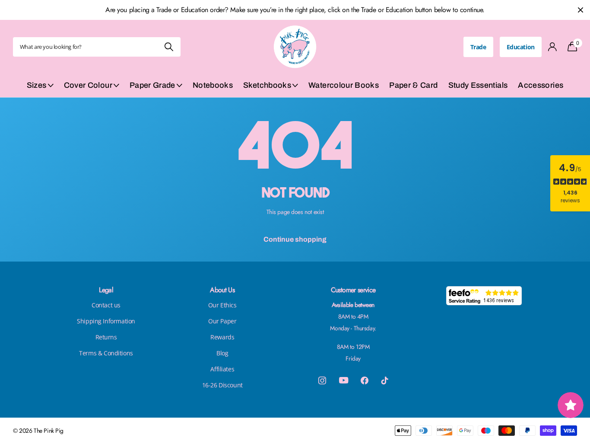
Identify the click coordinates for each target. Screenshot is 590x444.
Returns (106, 337)
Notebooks (213, 85)
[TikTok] (384, 380)
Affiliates (222, 369)
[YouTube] (343, 380)
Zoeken (169, 47)
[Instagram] (322, 380)
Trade (478, 47)
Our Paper (222, 321)
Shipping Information (106, 321)
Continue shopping (295, 239)
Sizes (37, 85)
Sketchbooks (267, 85)
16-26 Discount (222, 385)
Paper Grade (152, 85)
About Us (222, 290)
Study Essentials (478, 85)
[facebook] (364, 380)
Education (521, 47)
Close (580, 10)
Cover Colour (88, 85)
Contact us (106, 305)
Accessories (540, 85)
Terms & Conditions (106, 353)
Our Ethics (222, 305)
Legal (106, 290)
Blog (222, 353)
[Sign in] (552, 47)
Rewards (222, 337)
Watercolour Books (343, 85)
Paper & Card (413, 85)
